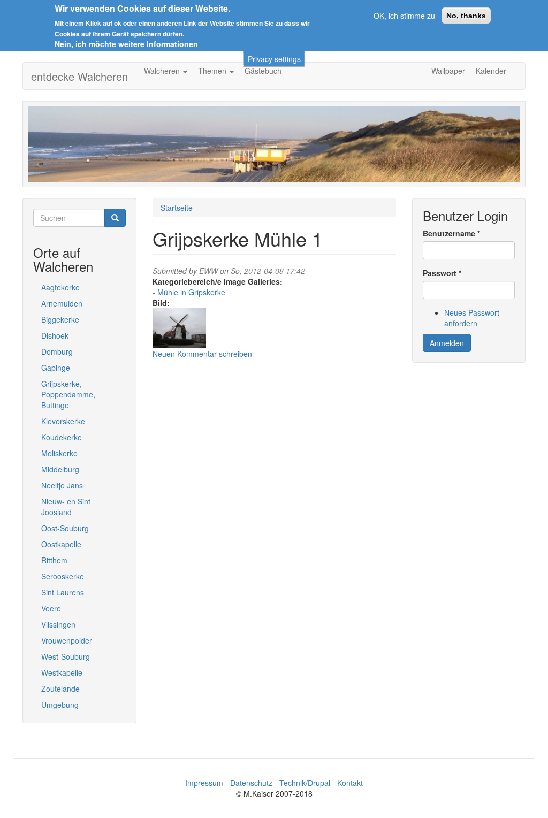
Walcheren (163, 70)
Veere (51, 608)
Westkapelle (61, 672)
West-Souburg (65, 656)
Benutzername (451, 233)
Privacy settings (274, 58)
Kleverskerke (63, 421)
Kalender (491, 70)
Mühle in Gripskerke (191, 292)
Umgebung (60, 704)
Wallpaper (448, 70)
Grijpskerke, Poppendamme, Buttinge (68, 394)
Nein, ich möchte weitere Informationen (126, 44)
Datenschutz (251, 782)
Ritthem (54, 560)
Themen (213, 70)
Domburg (57, 351)
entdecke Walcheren (79, 76)
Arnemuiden (61, 303)
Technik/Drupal (304, 782)
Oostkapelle (61, 544)
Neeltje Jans (62, 485)
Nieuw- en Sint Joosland (65, 506)
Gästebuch (263, 70)
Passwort (442, 272)
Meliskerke (59, 453)
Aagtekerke (60, 287)
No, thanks (466, 15)
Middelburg (60, 469)
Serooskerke (62, 576)
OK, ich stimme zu (404, 15)
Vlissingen (58, 624)
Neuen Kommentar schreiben (202, 353)
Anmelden (447, 343)
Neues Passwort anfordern (471, 317)
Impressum (204, 782)
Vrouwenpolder (66, 640)
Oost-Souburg (65, 528)
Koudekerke (61, 437)
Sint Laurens (62, 592)
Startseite (177, 207)
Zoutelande (60, 688)
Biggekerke (60, 319)
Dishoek (54, 335)
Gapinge (55, 367)
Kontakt (350, 782)
